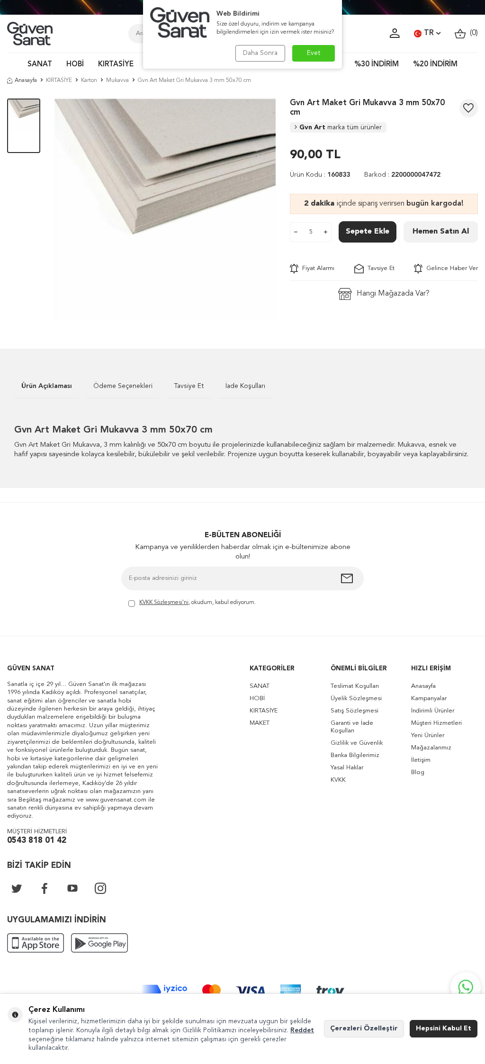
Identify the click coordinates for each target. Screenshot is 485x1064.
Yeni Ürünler (427, 735)
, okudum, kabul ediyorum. (197, 602)
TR (429, 33)
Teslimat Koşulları (355, 686)
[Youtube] (72, 888)
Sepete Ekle (367, 231)
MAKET (259, 723)
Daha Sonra (260, 53)
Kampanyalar (429, 698)
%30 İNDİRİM (376, 64)
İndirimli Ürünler (432, 711)
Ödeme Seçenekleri (123, 386)
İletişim (421, 760)
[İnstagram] (100, 888)
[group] (165, 209)
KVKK (338, 780)
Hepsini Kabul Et (443, 1028)
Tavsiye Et (379, 268)
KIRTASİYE (116, 64)
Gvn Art (340, 127)
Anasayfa (26, 80)
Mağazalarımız (431, 748)
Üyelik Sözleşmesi (356, 698)
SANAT (39, 64)
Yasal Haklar (347, 768)
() (472, 33)
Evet (314, 53)
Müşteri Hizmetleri (436, 723)
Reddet (302, 1030)
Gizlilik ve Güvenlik (357, 743)
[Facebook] (44, 888)
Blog (417, 772)
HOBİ (75, 64)
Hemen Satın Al (441, 231)
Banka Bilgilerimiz (355, 755)
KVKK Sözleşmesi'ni (164, 602)
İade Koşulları (245, 386)
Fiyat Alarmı (316, 268)
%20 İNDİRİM (435, 64)
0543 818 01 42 (36, 841)
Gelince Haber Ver (450, 268)
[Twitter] (16, 888)
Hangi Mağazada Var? (393, 294)
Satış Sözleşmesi (354, 711)
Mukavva (117, 80)
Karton (89, 80)
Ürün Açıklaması (46, 386)
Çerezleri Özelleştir (364, 1028)
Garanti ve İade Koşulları (352, 727)
